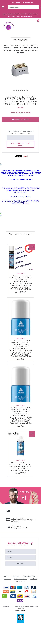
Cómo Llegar (20, 581)
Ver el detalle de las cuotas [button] (20, 112)
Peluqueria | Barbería (30, 576)
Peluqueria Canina (20, 579)
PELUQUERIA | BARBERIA (16, 45)
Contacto (33, 579)
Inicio (4, 45)
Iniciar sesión (28, 3)
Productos (15, 576)
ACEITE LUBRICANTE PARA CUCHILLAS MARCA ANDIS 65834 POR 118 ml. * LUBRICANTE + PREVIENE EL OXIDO (20, 466)
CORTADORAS (32, 45)
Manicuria (7, 579)
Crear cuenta (16, 3)
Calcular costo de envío (20, 144)
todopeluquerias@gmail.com (24, 16)
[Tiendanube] (20, 611)
